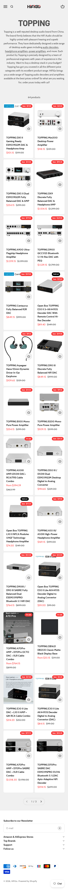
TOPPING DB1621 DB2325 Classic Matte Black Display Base (49, 650)
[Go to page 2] (41, 801)
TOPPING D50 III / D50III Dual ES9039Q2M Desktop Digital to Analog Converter (49, 477)
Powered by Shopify (27, 881)
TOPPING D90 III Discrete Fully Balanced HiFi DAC (47, 369)
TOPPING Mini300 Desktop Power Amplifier (47, 141)
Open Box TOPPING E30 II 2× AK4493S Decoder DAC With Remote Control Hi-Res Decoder (48, 313)
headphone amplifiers (16, 51)
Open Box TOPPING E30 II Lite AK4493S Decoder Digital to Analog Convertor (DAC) (48, 594)
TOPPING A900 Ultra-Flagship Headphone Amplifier (18, 253)
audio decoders (50, 47)
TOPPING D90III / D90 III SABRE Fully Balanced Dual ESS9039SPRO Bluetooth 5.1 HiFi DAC (18, 594)
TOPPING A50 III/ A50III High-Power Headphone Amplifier (48, 534)
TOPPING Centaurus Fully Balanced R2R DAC (17, 309)
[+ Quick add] (29, 128)
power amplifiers (37, 51)
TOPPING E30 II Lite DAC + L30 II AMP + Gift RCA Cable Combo (18, 712)
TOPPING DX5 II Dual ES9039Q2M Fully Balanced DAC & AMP (17, 197)
